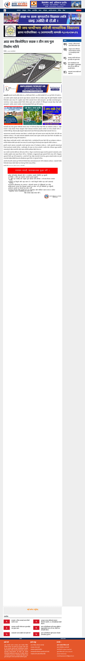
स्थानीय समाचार (63, 638)
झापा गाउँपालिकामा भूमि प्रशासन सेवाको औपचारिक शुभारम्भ (50, 634)
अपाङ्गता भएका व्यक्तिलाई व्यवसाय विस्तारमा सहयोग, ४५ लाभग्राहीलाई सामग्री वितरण (74, 51)
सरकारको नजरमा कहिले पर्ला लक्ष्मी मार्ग (74, 73)
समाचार (20, 638)
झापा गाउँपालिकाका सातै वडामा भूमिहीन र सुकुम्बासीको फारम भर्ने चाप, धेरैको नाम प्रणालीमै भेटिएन (74, 65)
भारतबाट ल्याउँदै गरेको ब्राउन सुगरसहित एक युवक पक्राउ (74, 59)
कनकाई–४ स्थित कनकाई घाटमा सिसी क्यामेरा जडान (74, 45)
